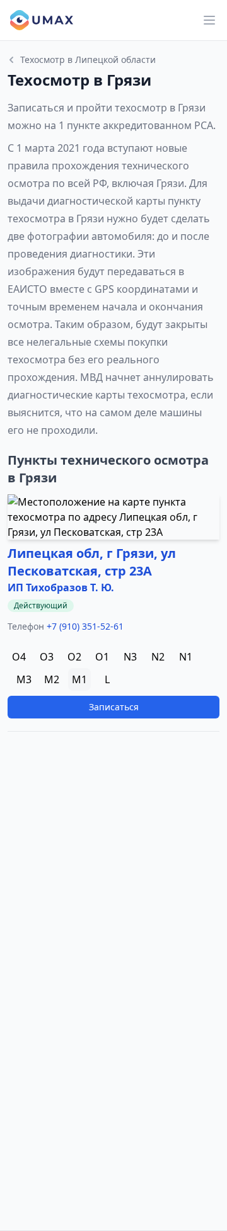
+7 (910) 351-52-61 (85, 626)
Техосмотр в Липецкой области (88, 59)
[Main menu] (209, 20)
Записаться (114, 707)
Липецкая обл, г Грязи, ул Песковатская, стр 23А (92, 562)
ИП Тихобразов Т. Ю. (61, 587)
